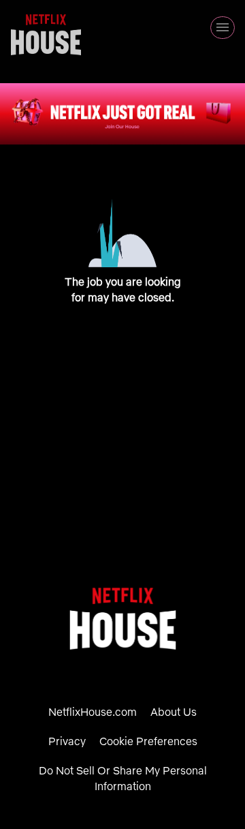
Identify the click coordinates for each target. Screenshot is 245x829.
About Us (173, 712)
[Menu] (222, 27)
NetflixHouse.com (92, 712)
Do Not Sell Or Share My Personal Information (123, 778)
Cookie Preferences (148, 741)
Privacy (67, 741)
